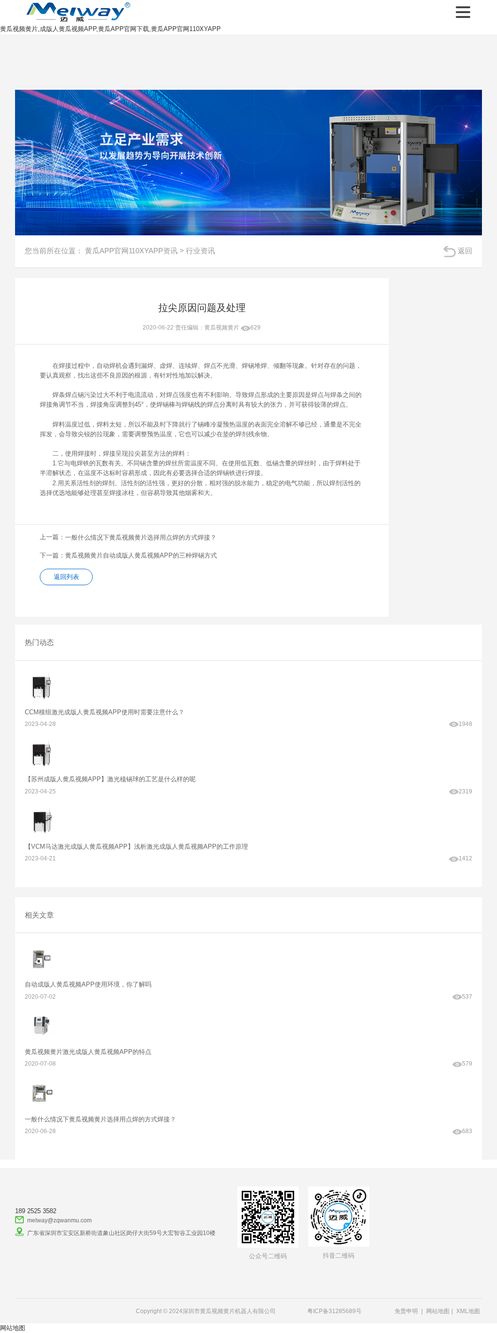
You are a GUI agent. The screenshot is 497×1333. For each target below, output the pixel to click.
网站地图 (437, 1311)
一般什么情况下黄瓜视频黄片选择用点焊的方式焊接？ (140, 537)
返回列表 (66, 576)
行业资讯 (200, 251)
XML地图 (468, 1311)
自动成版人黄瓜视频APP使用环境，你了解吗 (88, 984)
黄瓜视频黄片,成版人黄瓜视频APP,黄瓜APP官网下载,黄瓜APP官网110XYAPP (110, 29)
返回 (465, 251)
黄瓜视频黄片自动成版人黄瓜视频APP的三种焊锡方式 (141, 555)
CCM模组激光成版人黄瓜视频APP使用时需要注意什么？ (104, 712)
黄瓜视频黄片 (221, 327)
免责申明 (406, 1311)
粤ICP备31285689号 (334, 1311)
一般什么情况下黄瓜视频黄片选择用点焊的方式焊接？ (100, 1119)
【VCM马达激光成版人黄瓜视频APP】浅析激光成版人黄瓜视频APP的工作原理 (136, 846)
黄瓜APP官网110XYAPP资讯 (131, 251)
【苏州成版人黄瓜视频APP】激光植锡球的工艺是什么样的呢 (110, 779)
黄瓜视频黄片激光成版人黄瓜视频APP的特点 (88, 1051)
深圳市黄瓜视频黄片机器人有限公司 (76, 12)
